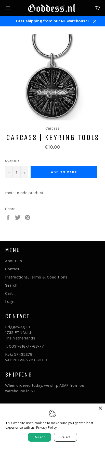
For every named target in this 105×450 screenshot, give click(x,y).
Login (10, 301)
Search (11, 285)
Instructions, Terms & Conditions (36, 277)
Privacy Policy (46, 427)
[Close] (100, 408)
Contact (12, 269)
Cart (9, 293)
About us (13, 260)
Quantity (12, 161)
